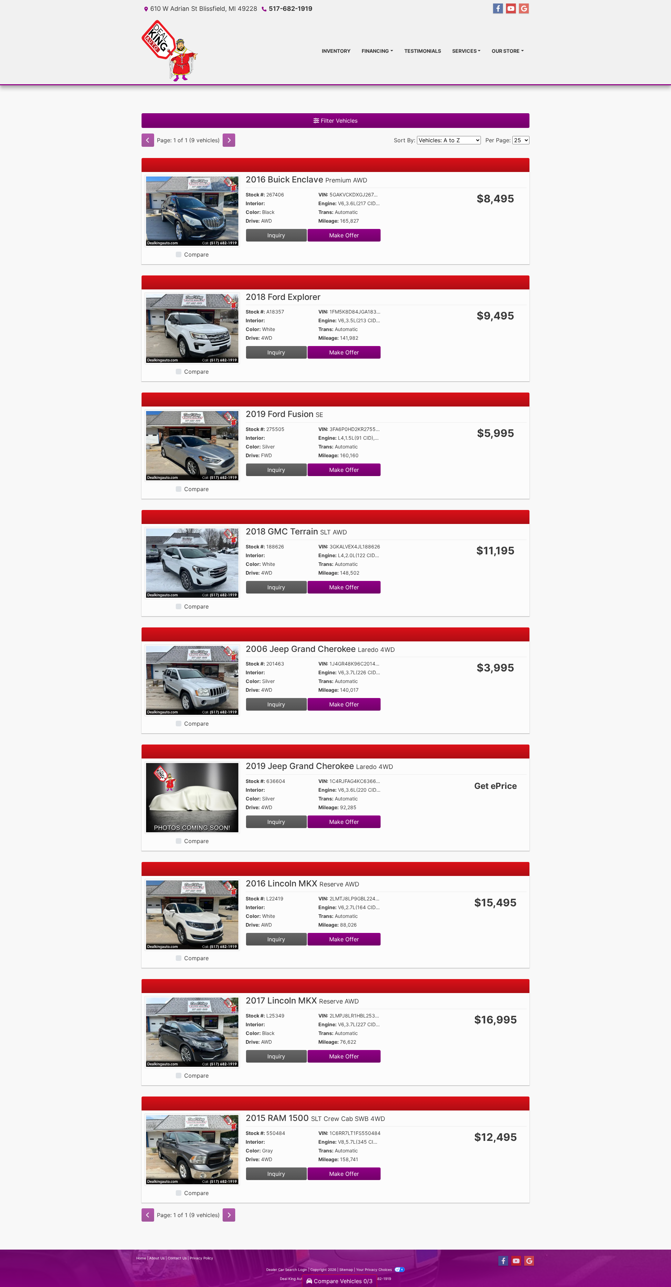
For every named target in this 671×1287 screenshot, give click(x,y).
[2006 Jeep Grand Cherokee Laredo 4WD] (192, 679)
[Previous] (148, 140)
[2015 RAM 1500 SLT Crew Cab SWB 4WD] (192, 1148)
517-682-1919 (290, 8)
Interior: (255, 203)
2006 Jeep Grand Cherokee (320, 649)
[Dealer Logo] (170, 50)
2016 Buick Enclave (306, 179)
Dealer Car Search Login (286, 1269)
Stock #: (255, 194)
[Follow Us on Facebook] (498, 8)
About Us (157, 1258)
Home (141, 1258)
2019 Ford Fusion (284, 414)
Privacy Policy (201, 1258)
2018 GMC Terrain (296, 531)
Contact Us (177, 1258)
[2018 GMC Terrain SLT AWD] (192, 562)
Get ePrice (495, 786)
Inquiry (276, 235)
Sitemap (346, 1269)
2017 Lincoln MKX (302, 1000)
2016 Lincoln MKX (302, 883)
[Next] (229, 140)
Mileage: (328, 221)
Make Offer (344, 235)
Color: (253, 212)
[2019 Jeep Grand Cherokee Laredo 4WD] (192, 796)
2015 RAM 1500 (315, 1118)
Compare (196, 254)
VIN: (323, 194)
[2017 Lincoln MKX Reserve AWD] (192, 1031)
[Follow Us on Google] (524, 8)
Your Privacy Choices (374, 1269)
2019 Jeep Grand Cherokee (319, 766)
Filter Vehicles (338, 120)
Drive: (253, 221)
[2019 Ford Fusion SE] (192, 444)
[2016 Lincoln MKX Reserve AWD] (192, 914)
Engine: (327, 203)
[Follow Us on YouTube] (511, 8)
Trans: (325, 212)
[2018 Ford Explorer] (192, 327)
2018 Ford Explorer (283, 297)
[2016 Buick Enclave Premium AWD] (192, 210)
